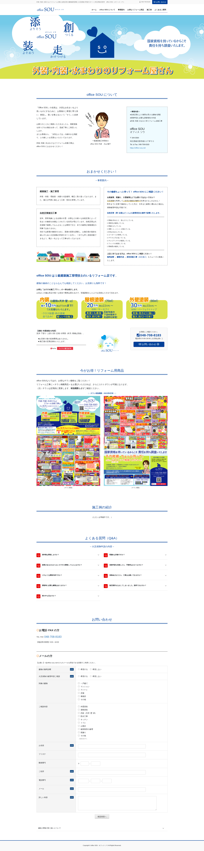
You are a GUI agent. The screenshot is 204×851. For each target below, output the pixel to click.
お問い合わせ (161, 2)
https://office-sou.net (138, 148)
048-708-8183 (53, 636)
